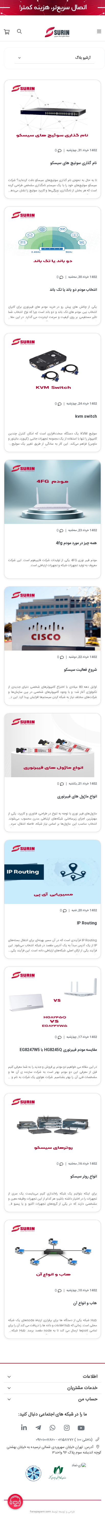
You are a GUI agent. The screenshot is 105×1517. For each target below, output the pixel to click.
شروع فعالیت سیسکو (80, 670)
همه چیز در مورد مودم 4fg (76, 543)
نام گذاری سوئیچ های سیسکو (73, 163)
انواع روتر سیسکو (83, 1176)
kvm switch (86, 416)
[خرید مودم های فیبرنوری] (52, 8)
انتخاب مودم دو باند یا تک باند (73, 290)
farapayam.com (40, 1512)
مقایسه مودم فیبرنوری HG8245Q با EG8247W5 (58, 1050)
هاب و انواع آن (85, 1303)
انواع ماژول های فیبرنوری (77, 796)
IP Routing (87, 923)
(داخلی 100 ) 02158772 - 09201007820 (64, 1440)
